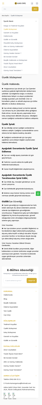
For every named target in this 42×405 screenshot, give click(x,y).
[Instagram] (14, 394)
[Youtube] (10, 394)
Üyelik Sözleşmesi (10, 29)
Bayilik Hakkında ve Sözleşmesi (15, 60)
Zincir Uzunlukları (10, 67)
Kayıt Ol (32, 280)
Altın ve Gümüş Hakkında (13, 362)
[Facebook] (5, 394)
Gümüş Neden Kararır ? (12, 53)
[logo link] (20, 3)
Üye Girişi (7, 315)
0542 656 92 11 (15, 379)
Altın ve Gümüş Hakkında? (13, 46)
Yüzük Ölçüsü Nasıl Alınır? (13, 64)
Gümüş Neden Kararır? (12, 366)
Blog (5, 299)
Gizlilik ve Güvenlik (10, 40)
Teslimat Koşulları (10, 324)
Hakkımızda (8, 36)
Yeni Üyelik (8, 311)
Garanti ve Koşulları (11, 33)
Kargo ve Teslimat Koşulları (14, 26)
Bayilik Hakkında (10, 303)
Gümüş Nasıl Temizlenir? (13, 370)
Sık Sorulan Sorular (10, 57)
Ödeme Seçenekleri (11, 50)
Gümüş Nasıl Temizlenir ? (13, 70)
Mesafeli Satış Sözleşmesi (13, 43)
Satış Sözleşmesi (10, 332)
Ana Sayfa (5, 15)
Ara (35, 9)
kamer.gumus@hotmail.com (20, 383)
